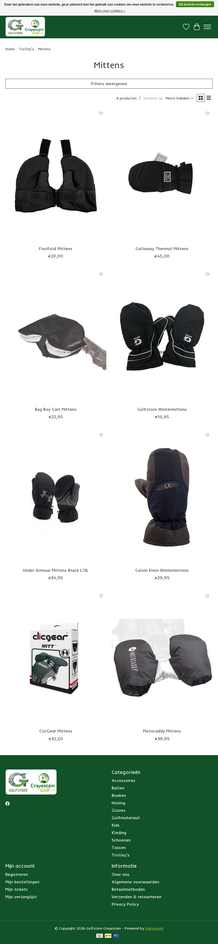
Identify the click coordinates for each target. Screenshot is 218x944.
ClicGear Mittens (55, 731)
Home (10, 49)
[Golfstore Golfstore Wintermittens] (162, 336)
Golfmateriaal (126, 817)
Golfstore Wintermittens (162, 409)
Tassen (119, 847)
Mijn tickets (16, 889)
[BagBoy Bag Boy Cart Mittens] (55, 336)
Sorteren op (153, 98)
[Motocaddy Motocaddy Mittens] (162, 658)
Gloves (118, 810)
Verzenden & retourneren (136, 896)
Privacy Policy (125, 904)
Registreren (16, 874)
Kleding (119, 832)
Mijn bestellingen (22, 881)
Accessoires (123, 780)
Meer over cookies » (109, 11)
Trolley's (26, 49)
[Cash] (99, 936)
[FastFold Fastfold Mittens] (55, 175)
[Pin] (116, 936)
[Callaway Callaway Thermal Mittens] (162, 175)
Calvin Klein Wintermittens (162, 570)
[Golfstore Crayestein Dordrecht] (25, 27)
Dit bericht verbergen (195, 4)
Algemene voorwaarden (135, 881)
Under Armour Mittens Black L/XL (56, 570)
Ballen (118, 787)
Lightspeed (154, 928)
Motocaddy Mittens (162, 731)
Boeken (119, 795)
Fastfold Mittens (55, 248)
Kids (116, 825)
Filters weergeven (109, 83)
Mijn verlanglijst (21, 896)
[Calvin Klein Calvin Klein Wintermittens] (162, 497)
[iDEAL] (108, 936)
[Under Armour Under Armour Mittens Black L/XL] (55, 497)
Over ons (120, 874)
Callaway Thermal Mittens (162, 248)
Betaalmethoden (128, 889)
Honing (118, 802)
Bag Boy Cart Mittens (56, 409)
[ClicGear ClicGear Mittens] (55, 658)
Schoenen (121, 840)
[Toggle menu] (207, 27)
